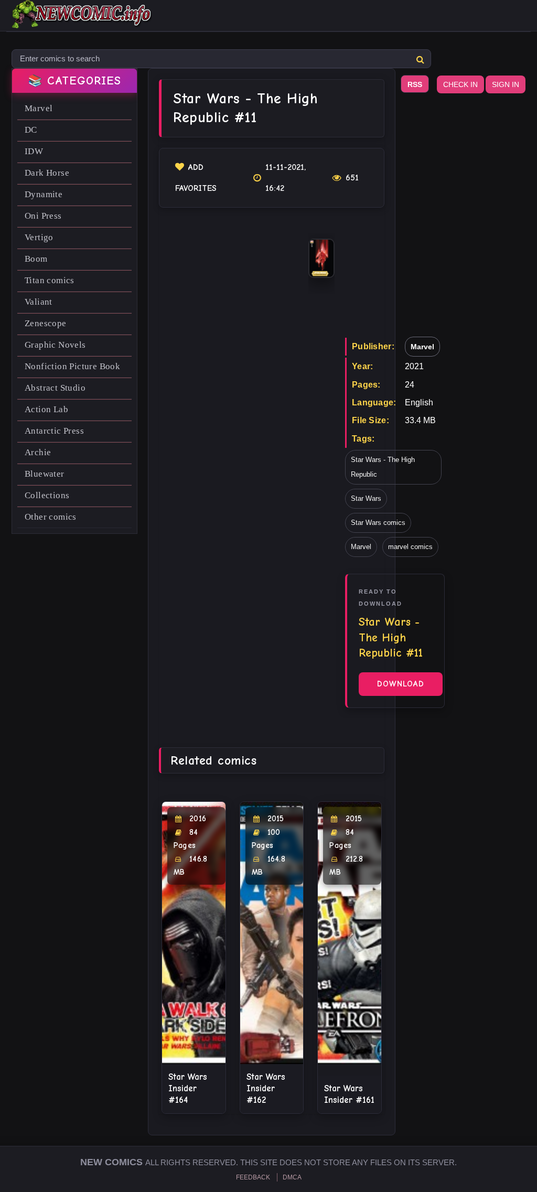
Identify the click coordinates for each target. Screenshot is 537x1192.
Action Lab (46, 409)
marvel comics (410, 547)
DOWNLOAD (400, 684)
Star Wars (366, 498)
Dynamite (43, 194)
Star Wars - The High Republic (383, 467)
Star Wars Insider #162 (265, 1088)
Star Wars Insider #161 (349, 1094)
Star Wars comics (378, 523)
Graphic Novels (55, 345)
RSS (414, 84)
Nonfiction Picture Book (72, 366)
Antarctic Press (54, 431)
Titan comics (49, 280)
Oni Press (43, 216)
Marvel (38, 108)
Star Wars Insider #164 (187, 1088)
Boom (36, 259)
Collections (47, 495)
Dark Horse (47, 173)
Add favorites (196, 178)
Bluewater (45, 474)
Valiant (38, 302)
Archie (38, 452)
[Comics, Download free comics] (82, 21)
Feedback (253, 1177)
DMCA (292, 1177)
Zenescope (46, 323)
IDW (34, 151)
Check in (460, 84)
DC (31, 130)
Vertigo (39, 237)
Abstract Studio (55, 388)
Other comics (51, 517)
